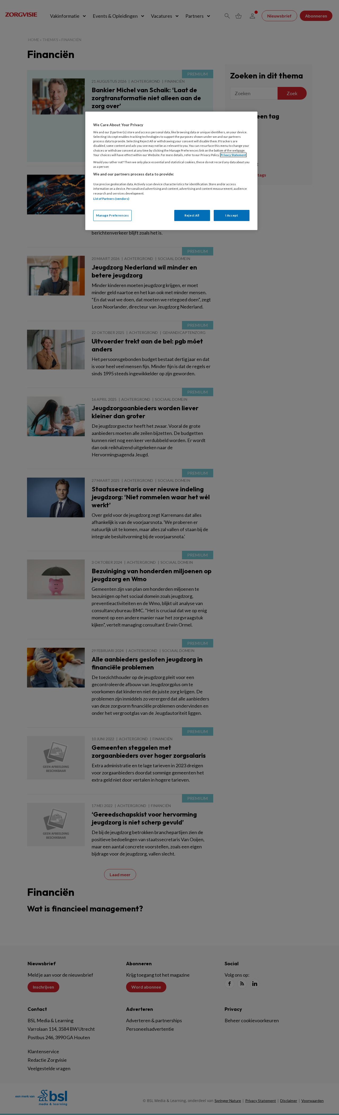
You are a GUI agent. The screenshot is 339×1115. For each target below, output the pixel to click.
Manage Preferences (112, 215)
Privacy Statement (233, 155)
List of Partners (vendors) (111, 198)
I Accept (231, 215)
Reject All (192, 215)
